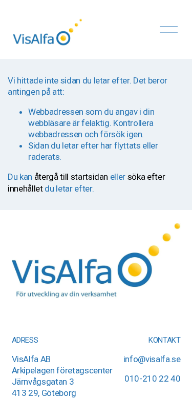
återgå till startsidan (71, 177)
